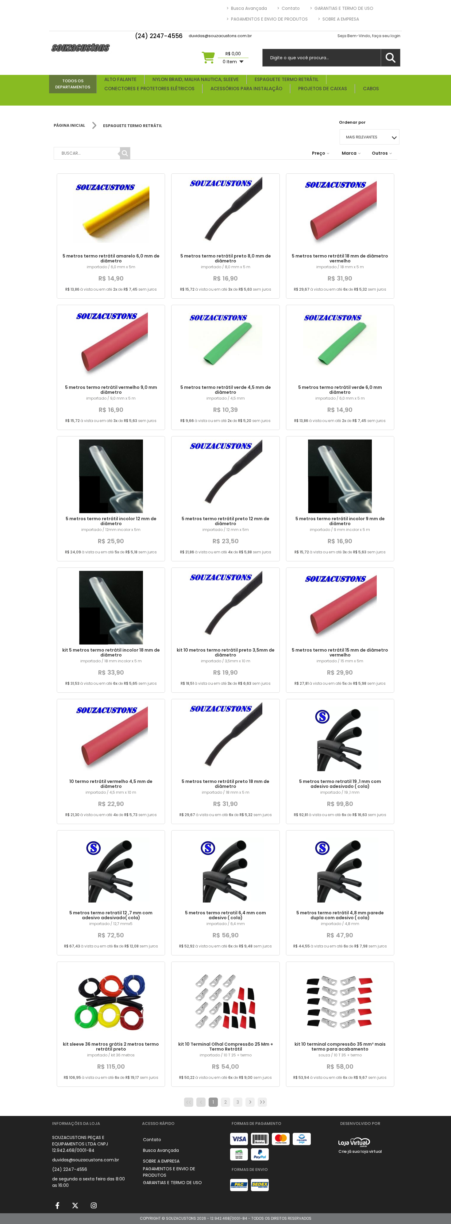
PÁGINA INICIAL (69, 125)
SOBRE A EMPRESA (338, 19)
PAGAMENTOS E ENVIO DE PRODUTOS (267, 19)
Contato (288, 8)
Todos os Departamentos (72, 84)
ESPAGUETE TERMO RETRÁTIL (132, 126)
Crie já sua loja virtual (360, 1151)
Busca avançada (246, 8)
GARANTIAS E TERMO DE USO (341, 8)
